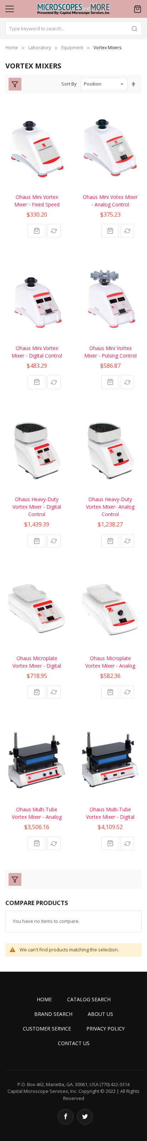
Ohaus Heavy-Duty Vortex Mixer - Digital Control (36, 507)
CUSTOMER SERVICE (47, 1028)
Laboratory (39, 48)
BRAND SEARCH (53, 1014)
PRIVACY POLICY (105, 1028)
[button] (54, 230)
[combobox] (73, 28)
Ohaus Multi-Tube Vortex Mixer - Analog (37, 813)
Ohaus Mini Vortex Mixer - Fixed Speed (37, 201)
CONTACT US (74, 1043)
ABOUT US (100, 1014)
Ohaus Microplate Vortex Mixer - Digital (36, 662)
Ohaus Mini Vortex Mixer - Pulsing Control (110, 352)
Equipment (72, 48)
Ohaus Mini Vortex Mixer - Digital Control (36, 352)
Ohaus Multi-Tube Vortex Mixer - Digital (110, 813)
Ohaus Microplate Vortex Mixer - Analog (110, 662)
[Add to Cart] (37, 230)
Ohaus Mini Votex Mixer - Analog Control (110, 201)
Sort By (69, 84)
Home (11, 48)
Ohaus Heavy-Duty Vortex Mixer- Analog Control (110, 507)
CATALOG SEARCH (89, 999)
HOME (44, 999)
